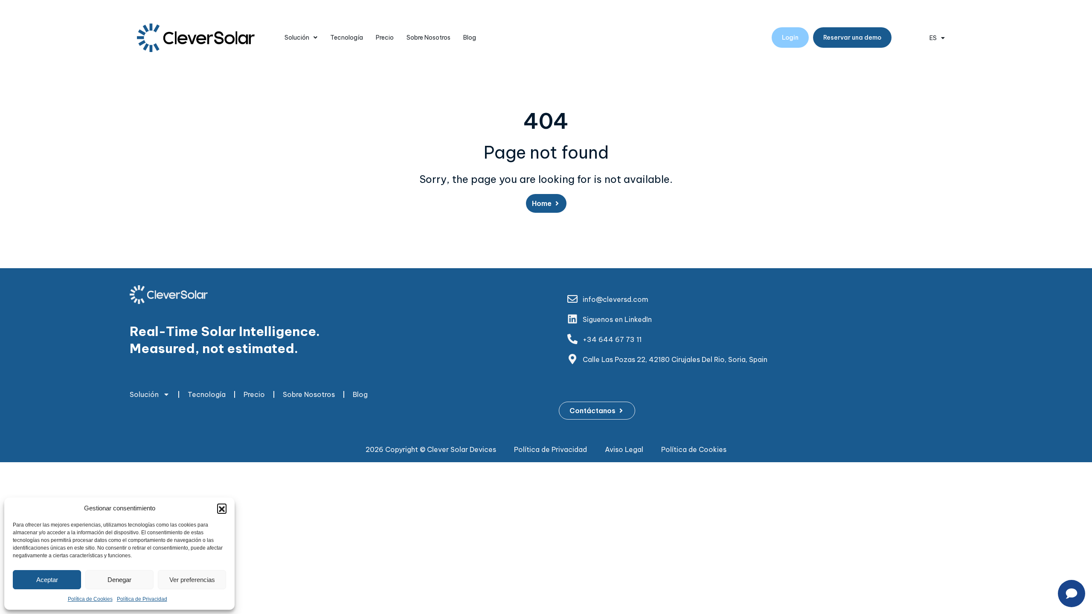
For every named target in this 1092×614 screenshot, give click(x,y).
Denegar (119, 579)
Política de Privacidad (142, 599)
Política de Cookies (90, 599)
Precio (385, 37)
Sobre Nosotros (428, 37)
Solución (297, 37)
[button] (222, 508)
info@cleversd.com (615, 299)
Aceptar (47, 579)
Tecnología (346, 37)
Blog (469, 37)
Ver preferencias (192, 579)
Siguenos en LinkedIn (617, 319)
